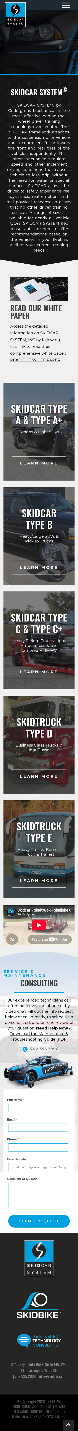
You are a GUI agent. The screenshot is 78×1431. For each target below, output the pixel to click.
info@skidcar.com (51, 1376)
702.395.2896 (25, 1376)
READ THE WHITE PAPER (35, 360)
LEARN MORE (39, 463)
